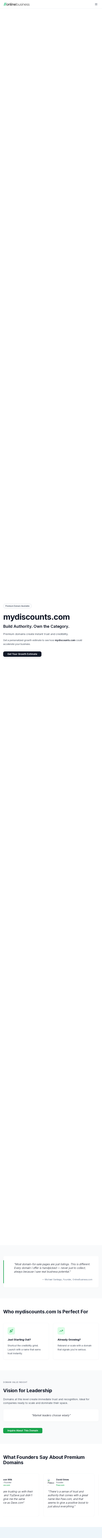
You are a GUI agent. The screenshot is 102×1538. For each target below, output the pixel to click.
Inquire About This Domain (22, 1430)
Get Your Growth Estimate (22, 654)
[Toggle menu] (96, 4)
